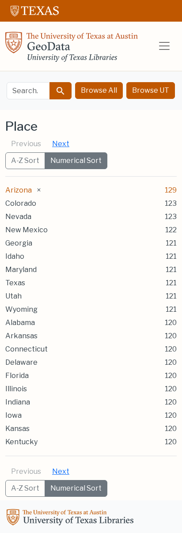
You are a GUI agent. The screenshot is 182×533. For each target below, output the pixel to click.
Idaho (14, 256)
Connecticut (26, 349)
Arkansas (21, 336)
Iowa (13, 415)
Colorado (20, 203)
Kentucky (21, 442)
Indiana (17, 402)
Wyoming (21, 309)
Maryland (21, 269)
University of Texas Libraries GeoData (71, 49)
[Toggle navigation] (164, 46)
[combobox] (28, 91)
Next (60, 144)
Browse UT (150, 90)
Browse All (99, 90)
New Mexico (26, 230)
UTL (71, 518)
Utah (13, 296)
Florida (17, 375)
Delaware (21, 362)
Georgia (18, 243)
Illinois (16, 389)
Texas (15, 283)
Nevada (18, 216)
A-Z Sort (25, 160)
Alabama (20, 322)
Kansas (17, 428)
